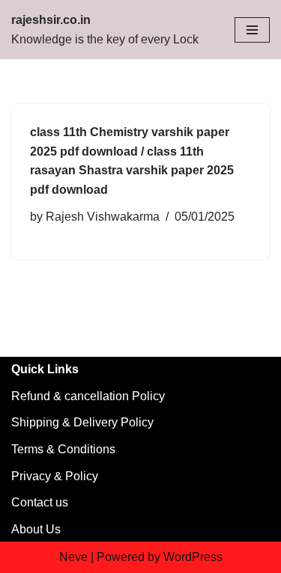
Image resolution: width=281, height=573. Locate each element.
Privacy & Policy (54, 476)
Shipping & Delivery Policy (82, 422)
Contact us (39, 502)
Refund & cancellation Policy (88, 396)
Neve (73, 557)
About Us (36, 529)
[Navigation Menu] (252, 30)
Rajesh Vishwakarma (103, 216)
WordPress (193, 557)
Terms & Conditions (63, 449)
